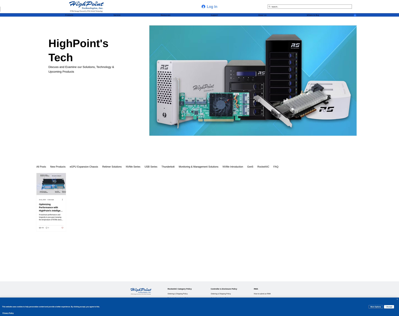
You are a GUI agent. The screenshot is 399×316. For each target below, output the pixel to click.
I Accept (389, 307)
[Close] (397, 299)
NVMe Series (133, 166)
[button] (69, 15)
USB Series (151, 166)
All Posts (41, 166)
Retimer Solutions (112, 166)
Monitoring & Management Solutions (198, 166)
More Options (375, 307)
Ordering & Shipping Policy (178, 294)
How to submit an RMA (262, 294)
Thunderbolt (168, 166)
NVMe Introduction (233, 166)
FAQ (275, 166)
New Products (58, 166)
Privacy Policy (8, 313)
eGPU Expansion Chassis (84, 166)
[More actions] (63, 199)
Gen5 (250, 166)
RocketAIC (263, 166)
